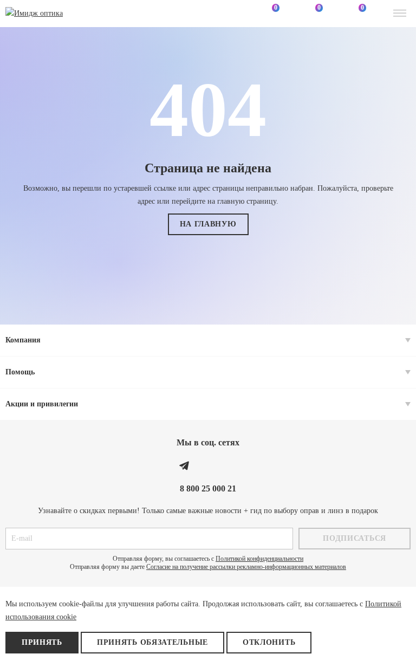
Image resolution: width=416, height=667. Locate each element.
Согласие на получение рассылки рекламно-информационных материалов (246, 567)
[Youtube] (231, 465)
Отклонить (269, 642)
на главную (208, 224)
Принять (42, 642)
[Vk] (208, 465)
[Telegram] (184, 465)
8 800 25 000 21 (208, 488)
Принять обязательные (152, 642)
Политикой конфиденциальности (259, 558)
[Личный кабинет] (226, 13)
